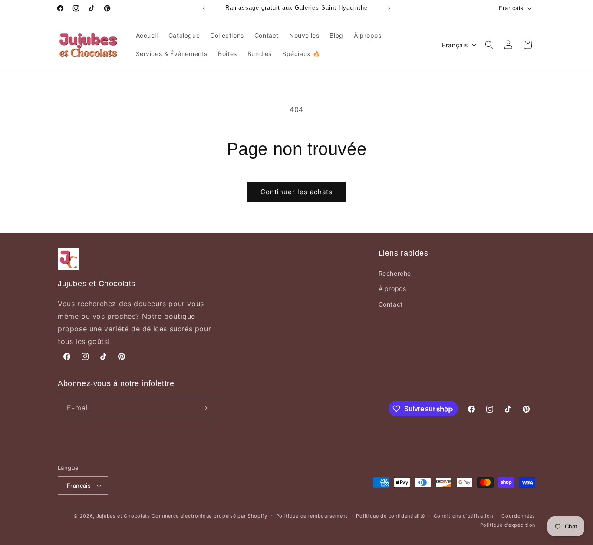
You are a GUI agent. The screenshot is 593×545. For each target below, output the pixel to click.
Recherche (395, 273)
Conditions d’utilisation (463, 516)
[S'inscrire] (204, 408)
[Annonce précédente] (204, 8)
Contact (391, 304)
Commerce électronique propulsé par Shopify (209, 516)
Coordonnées (518, 516)
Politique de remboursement (312, 516)
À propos (392, 288)
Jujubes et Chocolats (123, 516)
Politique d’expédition (507, 525)
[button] (489, 44)
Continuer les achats (296, 192)
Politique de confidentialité (390, 516)
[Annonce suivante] (389, 8)
